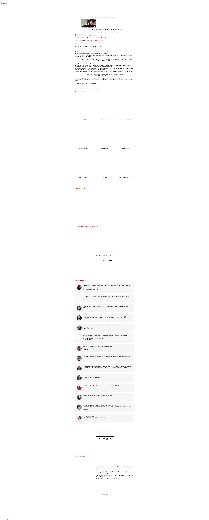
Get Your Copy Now (105, 260)
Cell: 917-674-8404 (3, 0)
